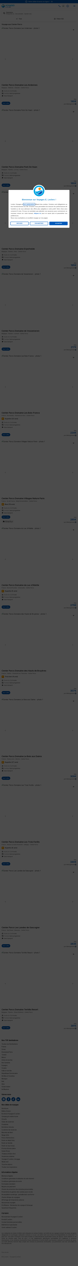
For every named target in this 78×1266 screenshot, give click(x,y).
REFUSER (19, 223)
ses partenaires (29, 204)
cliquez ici (37, 213)
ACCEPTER (58, 223)
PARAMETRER (39, 223)
